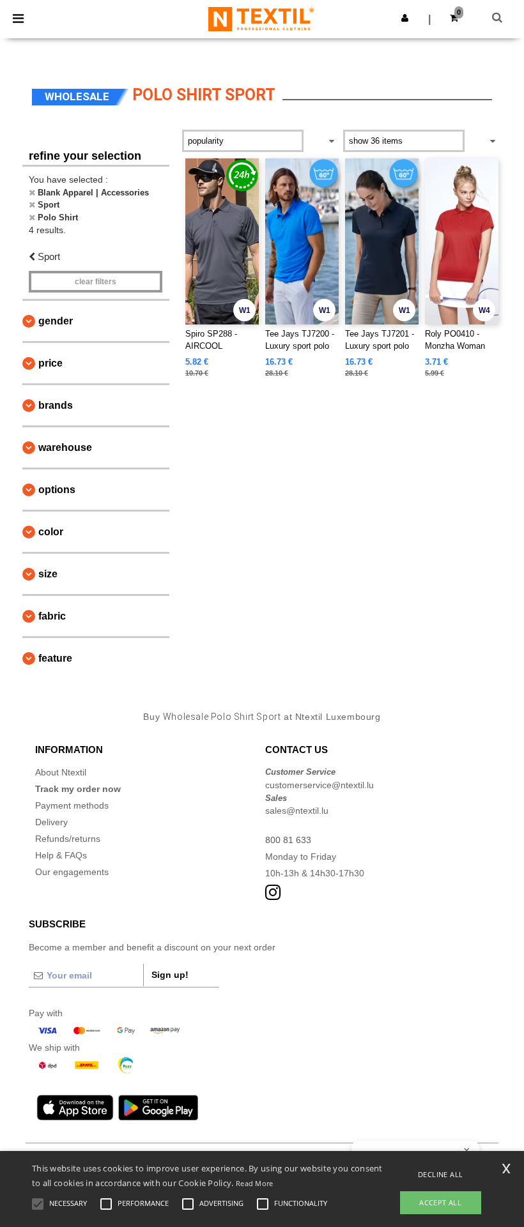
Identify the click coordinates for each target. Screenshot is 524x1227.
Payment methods (72, 805)
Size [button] (48, 573)
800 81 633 (288, 840)
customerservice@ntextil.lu (319, 785)
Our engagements (72, 872)
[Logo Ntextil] (261, 18)
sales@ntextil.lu (296, 810)
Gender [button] (55, 321)
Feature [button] (55, 658)
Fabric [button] (52, 616)
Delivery (51, 822)
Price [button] (50, 363)
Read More (255, 1183)
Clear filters (95, 281)
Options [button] (56, 489)
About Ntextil (60, 772)
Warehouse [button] (65, 447)
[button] (404, 18)
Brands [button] (55, 405)
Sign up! (170, 975)
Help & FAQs (61, 855)
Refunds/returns (67, 839)
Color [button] (50, 531)
